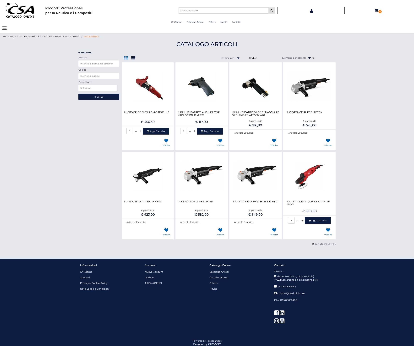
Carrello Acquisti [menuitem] (219, 277)
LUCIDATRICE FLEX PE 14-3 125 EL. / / (146, 112)
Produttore (84, 82)
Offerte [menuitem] (212, 22)
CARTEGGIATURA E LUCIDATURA (61, 36)
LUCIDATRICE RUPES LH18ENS (143, 201)
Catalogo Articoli (29, 36)
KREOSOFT (214, 344)
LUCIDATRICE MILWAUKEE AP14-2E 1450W (308, 203)
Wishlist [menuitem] (149, 277)
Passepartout (214, 340)
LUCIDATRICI (91, 36)
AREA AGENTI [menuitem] (153, 283)
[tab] (127, 58)
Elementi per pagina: (294, 57)
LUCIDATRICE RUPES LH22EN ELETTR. (255, 201)
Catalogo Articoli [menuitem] (195, 22)
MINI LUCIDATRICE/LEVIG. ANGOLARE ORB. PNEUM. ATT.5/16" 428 (255, 114)
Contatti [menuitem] (236, 22)
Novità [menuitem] (223, 22)
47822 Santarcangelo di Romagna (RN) (296, 279)
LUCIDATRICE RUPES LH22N (195, 201)
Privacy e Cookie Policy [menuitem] (94, 283)
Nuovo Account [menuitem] (154, 271)
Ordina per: (228, 58)
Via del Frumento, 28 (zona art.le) (295, 276)
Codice (82, 69)
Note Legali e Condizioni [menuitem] (94, 288)
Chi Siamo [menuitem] (176, 22)
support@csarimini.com (291, 293)
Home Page (9, 36)
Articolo (82, 57)
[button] (271, 10)
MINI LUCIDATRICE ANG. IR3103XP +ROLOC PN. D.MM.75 (199, 114)
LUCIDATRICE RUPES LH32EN (304, 112)
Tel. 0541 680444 (286, 286)
